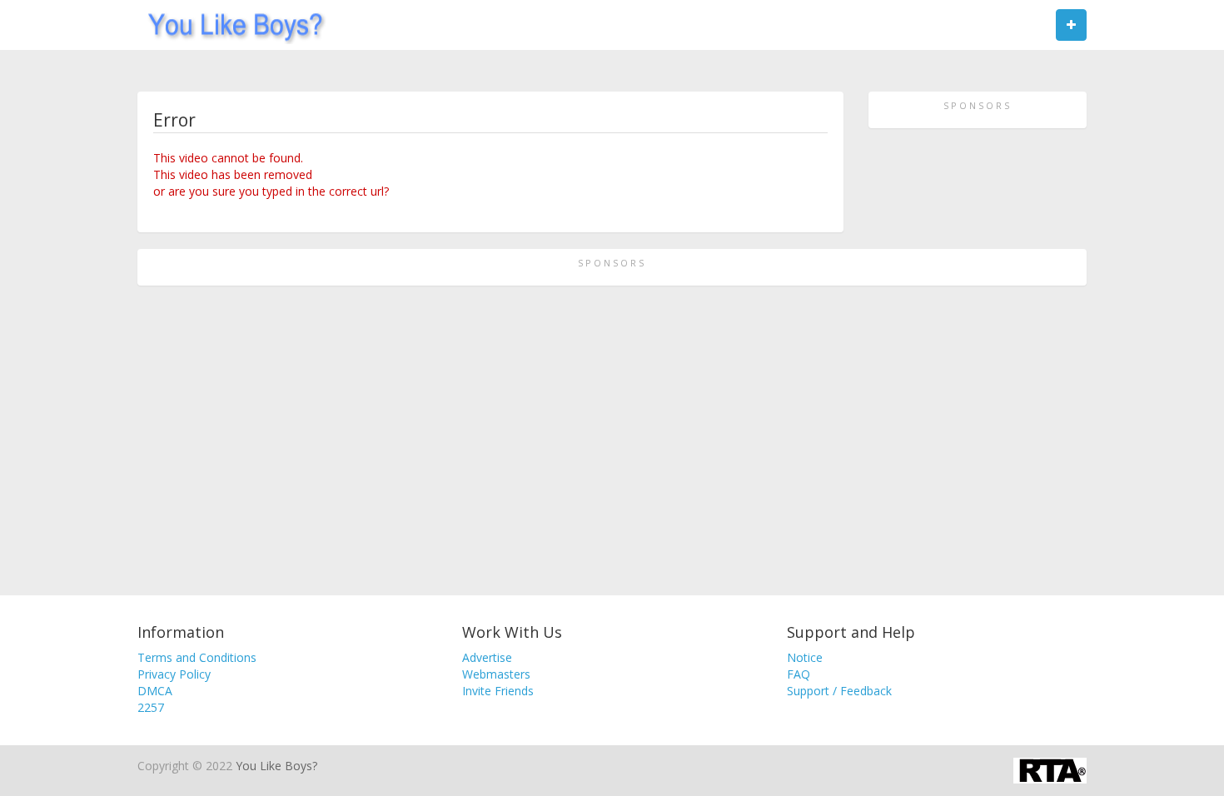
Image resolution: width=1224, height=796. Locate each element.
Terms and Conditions (196, 657)
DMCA (154, 691)
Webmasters (496, 674)
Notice (805, 657)
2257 (150, 707)
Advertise (487, 657)
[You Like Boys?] (230, 25)
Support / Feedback (839, 691)
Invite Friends (498, 691)
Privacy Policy (174, 674)
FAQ (798, 674)
